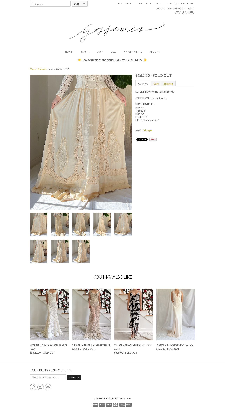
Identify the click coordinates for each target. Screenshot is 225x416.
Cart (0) (173, 3)
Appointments (176, 9)
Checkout (187, 3)
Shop (128, 3)
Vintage (148, 130)
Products (41, 69)
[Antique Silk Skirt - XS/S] (38, 225)
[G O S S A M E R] (112, 29)
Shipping (168, 83)
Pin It (153, 139)
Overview (143, 83)
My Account (153, 3)
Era (120, 3)
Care (156, 83)
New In (139, 3)
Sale (190, 9)
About (161, 9)
